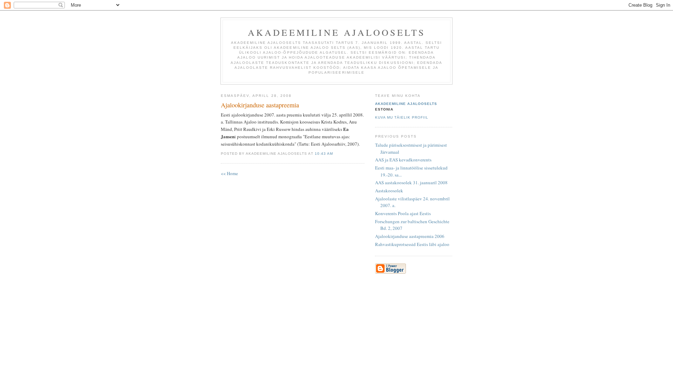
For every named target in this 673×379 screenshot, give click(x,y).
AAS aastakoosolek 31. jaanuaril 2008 (411, 182)
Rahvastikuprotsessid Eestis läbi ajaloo (412, 244)
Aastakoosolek (389, 190)
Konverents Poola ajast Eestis (403, 213)
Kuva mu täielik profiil (401, 117)
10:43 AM (324, 153)
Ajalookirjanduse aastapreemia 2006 (409, 236)
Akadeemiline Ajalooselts (337, 32)
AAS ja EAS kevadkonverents (403, 160)
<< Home (229, 173)
